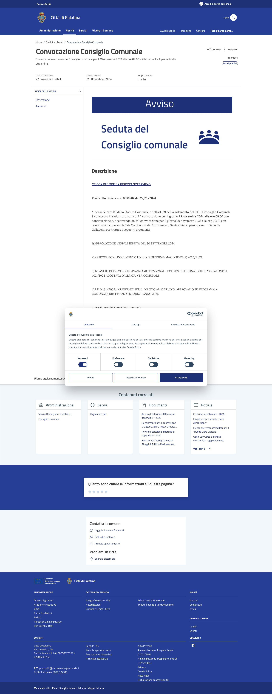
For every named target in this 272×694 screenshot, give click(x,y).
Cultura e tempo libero (98, 609)
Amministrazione (50, 30)
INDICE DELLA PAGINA (45, 91)
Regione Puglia (44, 4)
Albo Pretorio (145, 646)
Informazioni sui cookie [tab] (183, 324)
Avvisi (193, 609)
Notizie (193, 600)
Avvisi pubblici (168, 31)
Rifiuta (90, 377)
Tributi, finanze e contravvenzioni (156, 604)
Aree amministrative (45, 604)
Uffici (37, 609)
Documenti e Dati (43, 626)
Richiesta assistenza (97, 658)
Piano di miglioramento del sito (69, 688)
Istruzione (186, 31)
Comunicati (196, 604)
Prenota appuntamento (98, 650)
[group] (58, 428)
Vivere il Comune (102, 30)
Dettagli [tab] (136, 324)
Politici (37, 617)
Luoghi (193, 626)
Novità (70, 30)
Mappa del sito (42, 688)
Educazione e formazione (151, 600)
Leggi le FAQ (92, 646)
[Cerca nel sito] (233, 17)
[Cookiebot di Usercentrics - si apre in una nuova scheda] (189, 314)
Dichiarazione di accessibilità (153, 680)
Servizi (83, 30)
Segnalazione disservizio (99, 654)
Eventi (193, 631)
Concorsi (200, 31)
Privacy (142, 667)
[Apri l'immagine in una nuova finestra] (162, 128)
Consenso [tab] (89, 324)
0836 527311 (60, 672)
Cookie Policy (145, 671)
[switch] (118, 364)
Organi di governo (43, 600)
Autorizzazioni (93, 604)
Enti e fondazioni (43, 613)
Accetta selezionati (136, 377)
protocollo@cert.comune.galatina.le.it (59, 668)
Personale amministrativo (48, 621)
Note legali (143, 675)
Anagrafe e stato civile (98, 600)
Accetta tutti (181, 377)
